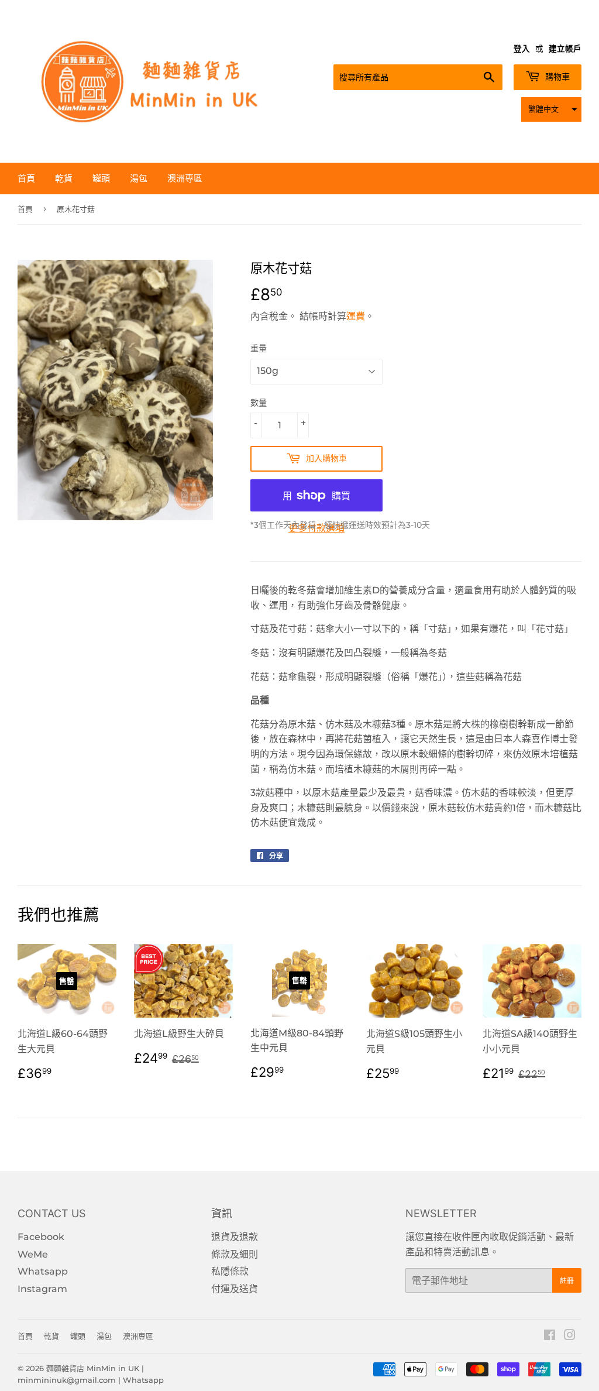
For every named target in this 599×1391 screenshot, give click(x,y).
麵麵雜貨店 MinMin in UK (92, 1368)
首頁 (26, 178)
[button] (551, 109)
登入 (522, 48)
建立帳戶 (565, 48)
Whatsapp (43, 1271)
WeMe (33, 1254)
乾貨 (64, 178)
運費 (355, 316)
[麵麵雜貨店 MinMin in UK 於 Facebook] (549, 1336)
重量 (258, 348)
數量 (258, 402)
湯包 (138, 178)
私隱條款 (230, 1271)
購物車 (556, 76)
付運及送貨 (234, 1288)
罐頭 (101, 178)
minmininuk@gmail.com (67, 1380)
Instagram (42, 1288)
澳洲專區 (184, 178)
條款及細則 (234, 1254)
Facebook (41, 1236)
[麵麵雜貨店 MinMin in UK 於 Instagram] (570, 1336)
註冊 (567, 1280)
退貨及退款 (234, 1236)
